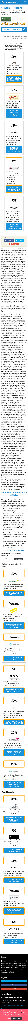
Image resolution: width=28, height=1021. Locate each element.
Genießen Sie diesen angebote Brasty (14, 690)
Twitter (14, 981)
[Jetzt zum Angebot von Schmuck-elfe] (14, 168)
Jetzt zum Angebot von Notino (14, 880)
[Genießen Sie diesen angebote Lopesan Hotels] (14, 64)
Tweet (20, 240)
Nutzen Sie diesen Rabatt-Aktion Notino (14, 149)
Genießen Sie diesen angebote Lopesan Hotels (14, 79)
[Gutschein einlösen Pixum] (14, 644)
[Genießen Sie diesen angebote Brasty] (14, 676)
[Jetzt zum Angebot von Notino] (14, 868)
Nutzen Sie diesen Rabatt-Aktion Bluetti (14, 911)
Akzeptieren (16, 1018)
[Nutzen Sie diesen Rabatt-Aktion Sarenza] (14, 739)
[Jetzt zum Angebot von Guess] (14, 929)
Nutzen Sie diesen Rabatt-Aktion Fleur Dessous (14, 113)
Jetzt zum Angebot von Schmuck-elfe (14, 189)
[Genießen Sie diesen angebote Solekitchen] (14, 610)
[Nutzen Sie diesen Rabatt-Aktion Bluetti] (14, 897)
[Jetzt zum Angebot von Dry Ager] (14, 837)
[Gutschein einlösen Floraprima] (14, 581)
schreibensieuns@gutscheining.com (14, 961)
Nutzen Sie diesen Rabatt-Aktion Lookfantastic (14, 784)
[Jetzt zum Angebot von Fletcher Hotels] (14, 708)
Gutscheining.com (8, 2)
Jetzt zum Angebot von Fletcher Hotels (14, 722)
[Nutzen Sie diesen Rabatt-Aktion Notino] (14, 132)
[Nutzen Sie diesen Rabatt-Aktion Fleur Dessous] (14, 97)
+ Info (16, 13)
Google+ (14, 244)
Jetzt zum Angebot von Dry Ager (14, 850)
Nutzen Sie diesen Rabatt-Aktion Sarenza (14, 753)
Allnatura (18, 559)
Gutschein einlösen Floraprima (14, 593)
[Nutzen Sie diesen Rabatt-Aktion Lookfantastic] (14, 771)
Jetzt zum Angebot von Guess (14, 942)
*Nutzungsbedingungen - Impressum (12, 1005)
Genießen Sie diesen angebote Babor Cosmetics (14, 819)
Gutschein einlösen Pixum (14, 658)
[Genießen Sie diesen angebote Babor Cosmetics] (14, 806)
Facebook (9, 240)
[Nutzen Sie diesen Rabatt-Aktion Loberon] (14, 207)
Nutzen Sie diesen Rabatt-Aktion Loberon (14, 226)
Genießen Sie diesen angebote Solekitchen (14, 626)
